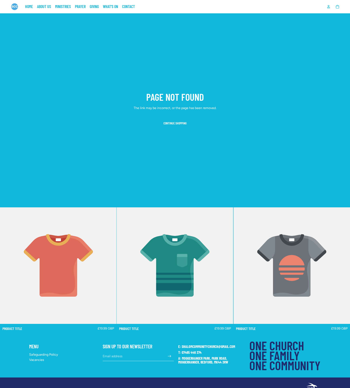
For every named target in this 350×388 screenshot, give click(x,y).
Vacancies (36, 360)
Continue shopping (175, 123)
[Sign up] (169, 356)
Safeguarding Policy (43, 354)
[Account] (328, 6)
